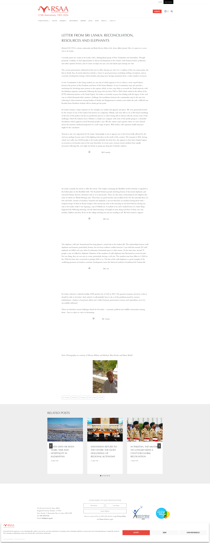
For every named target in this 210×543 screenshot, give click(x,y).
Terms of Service (104, 519)
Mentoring (73, 21)
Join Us (112, 21)
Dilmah (74, 397)
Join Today (168, 2)
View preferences (193, 533)
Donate (157, 11)
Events (54, 21)
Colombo (66, 397)
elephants (83, 397)
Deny (164, 533)
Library (83, 21)
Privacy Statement (20, 539)
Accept (136, 533)
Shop (97, 21)
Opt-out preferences (8, 539)
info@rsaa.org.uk (47, 518)
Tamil (101, 397)
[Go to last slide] (51, 445)
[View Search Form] (171, 11)
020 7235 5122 (44, 516)
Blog (91, 21)
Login (160, 2)
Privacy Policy (121, 516)
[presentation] (65, 429)
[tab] (100, 475)
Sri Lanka (92, 397)
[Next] (159, 445)
